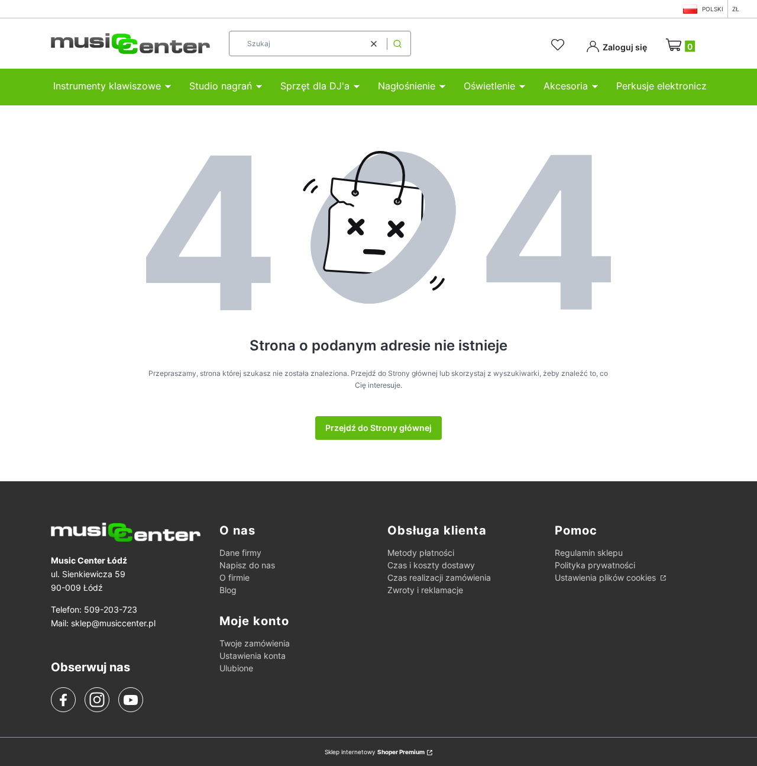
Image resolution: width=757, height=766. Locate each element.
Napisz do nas (247, 565)
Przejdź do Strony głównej (378, 428)
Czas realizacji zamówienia (439, 577)
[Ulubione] (559, 45)
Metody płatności (420, 553)
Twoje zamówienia (254, 643)
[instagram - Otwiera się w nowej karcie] (97, 700)
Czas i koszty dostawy (431, 565)
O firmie (234, 577)
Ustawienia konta (252, 656)
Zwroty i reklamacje (425, 590)
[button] (397, 43)
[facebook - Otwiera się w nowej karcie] (63, 700)
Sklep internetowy (375, 751)
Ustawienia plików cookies (606, 577)
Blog (228, 590)
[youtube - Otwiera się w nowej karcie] (130, 699)
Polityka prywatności (595, 565)
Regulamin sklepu (589, 553)
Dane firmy (240, 553)
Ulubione (236, 668)
